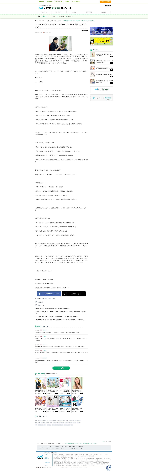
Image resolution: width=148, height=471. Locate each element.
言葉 (39, 422)
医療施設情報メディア (57, 461)
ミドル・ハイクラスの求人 (94, 454)
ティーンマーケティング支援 (84, 458)
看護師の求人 (61, 463)
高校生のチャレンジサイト (74, 458)
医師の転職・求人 (75, 463)
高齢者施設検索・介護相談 (100, 461)
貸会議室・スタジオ (76, 465)
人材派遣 (55, 462)
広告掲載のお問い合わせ (74, 448)
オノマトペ (63, 420)
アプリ (49, 298)
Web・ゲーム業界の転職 (62, 462)
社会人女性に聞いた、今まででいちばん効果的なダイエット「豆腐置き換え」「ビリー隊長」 (60, 319)
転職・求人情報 (81, 454)
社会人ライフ (45, 16)
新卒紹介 (75, 462)
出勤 (66, 422)
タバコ (79, 422)
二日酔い (54, 420)
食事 (54, 422)
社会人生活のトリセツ (77, 420)
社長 (51, 422)
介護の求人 (92, 463)
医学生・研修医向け (74, 454)
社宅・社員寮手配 (83, 465)
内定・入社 (64, 446)
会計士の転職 (95, 462)
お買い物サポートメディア (66, 461)
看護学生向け (68, 454)
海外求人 (87, 454)
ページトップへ (108, 441)
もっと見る (61, 368)
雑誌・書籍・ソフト (107, 458)
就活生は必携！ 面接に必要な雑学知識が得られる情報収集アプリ (53, 308)
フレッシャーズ (58, 1)
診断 (39, 16)
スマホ (53, 298)
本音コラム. (45, 298)
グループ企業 (79, 467)
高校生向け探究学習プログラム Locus (67, 457)
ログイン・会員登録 (106, 1)
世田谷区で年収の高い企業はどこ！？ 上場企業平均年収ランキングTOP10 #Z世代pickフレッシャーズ (59, 346)
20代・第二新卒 (69, 462)
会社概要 (60, 467)
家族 (67, 420)
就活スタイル (50, 1)
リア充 (47, 422)
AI (47, 420)
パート (106, 454)
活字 (36, 422)
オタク (58, 422)
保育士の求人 (81, 463)
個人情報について (64, 448)
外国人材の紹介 (105, 463)
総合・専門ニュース (65, 458)
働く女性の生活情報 (99, 458)
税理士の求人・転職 (102, 462)
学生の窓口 (41, 1)
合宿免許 (67, 1)
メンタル (62, 422)
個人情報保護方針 (84, 467)
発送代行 (70, 465)
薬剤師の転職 (56, 463)
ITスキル (53, 16)
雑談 (36, 420)
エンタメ (70, 422)
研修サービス (56, 465)
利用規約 (57, 448)
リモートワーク (70, 16)
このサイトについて (49, 448)
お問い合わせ (83, 448)
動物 (50, 420)
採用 (75, 467)
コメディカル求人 (68, 463)
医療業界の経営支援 (99, 463)
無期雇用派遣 (87, 463)
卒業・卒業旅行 (72, 446)
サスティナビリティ (70, 467)
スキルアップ (61, 16)
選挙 (70, 420)
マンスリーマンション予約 (76, 461)
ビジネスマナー (56, 446)
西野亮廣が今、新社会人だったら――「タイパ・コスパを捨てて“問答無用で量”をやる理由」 (57, 332)
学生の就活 (55, 454)
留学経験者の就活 (61, 454)
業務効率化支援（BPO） (63, 465)
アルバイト (101, 454)
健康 (58, 420)
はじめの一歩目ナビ (76, 1)
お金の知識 (80, 446)
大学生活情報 (92, 458)
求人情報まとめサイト (57, 458)
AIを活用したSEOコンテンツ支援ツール (88, 461)
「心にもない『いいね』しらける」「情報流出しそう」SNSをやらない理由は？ (57, 316)
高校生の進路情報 (56, 457)
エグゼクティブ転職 (88, 462)
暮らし (75, 422)
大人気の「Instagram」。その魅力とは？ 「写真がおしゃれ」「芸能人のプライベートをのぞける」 (61, 312)
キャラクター (43, 420)
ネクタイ (43, 422)
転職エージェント (80, 462)
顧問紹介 (107, 462)
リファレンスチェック (91, 465)
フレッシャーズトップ (39, 20)
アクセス (64, 467)
